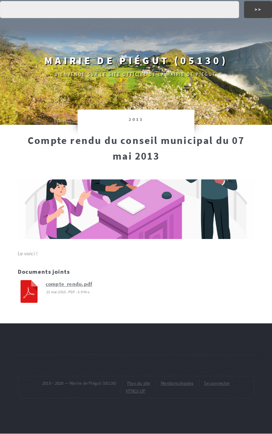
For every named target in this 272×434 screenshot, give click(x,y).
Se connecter (217, 383)
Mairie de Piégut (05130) (136, 60)
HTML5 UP (136, 391)
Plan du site (138, 383)
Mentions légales (177, 383)
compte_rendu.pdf (69, 284)
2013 (136, 119)
